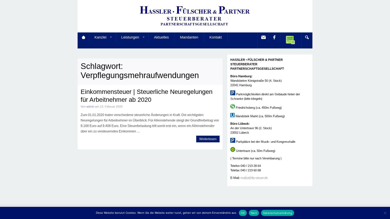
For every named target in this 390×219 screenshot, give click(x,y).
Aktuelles (161, 37)
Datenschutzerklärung (277, 213)
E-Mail (263, 37)
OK (243, 213)
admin (90, 106)
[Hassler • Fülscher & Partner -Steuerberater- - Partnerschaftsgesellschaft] (195, 26)
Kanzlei (100, 37)
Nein (254, 213)
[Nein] (385, 213)
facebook (274, 37)
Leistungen (130, 37)
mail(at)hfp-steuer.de (254, 177)
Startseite (83, 37)
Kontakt (215, 37)
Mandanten (189, 37)
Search (306, 37)
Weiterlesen (208, 139)
